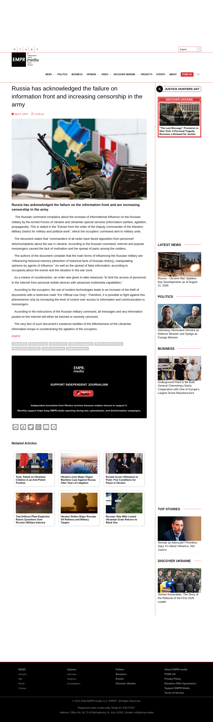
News (49, 74)
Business (77, 74)
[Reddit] (15, 427)
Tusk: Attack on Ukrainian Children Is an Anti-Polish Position (31, 479)
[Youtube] (31, 49)
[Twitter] (14, 49)
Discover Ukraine (125, 74)
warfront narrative (77, 348)
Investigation (73, 683)
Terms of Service (174, 692)
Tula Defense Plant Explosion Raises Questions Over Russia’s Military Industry (33, 519)
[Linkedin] (26, 49)
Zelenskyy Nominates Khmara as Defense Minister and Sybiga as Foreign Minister (178, 334)
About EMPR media (175, 669)
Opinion (92, 74)
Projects (146, 74)
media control (58, 344)
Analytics (71, 679)
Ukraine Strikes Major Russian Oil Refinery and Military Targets (78, 519)
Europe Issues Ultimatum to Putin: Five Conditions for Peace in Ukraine (122, 479)
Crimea (22, 688)
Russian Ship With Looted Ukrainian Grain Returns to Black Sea (121, 519)
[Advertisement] (106, 23)
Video (105, 74)
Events (160, 74)
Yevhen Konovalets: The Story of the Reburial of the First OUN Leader (178, 598)
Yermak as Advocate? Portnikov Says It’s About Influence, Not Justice (177, 546)
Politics (62, 74)
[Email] (46, 427)
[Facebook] (20, 49)
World (21, 683)
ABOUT (173, 74)
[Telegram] (54, 427)
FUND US (187, 74)
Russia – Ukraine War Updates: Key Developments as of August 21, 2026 (178, 282)
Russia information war (109, 344)
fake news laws (38, 344)
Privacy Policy (172, 678)
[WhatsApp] (38, 427)
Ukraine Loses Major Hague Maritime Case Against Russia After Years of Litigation (78, 479)
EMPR (16, 336)
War (20, 679)
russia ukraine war (53, 348)
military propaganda (80, 344)
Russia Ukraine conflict (26, 348)
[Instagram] (37, 49)
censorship (19, 344)
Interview (72, 674)
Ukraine (22, 674)
